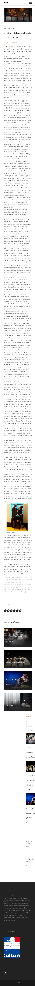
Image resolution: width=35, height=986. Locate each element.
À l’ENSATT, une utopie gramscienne (30, 752)
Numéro (28, 864)
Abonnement (30, 859)
